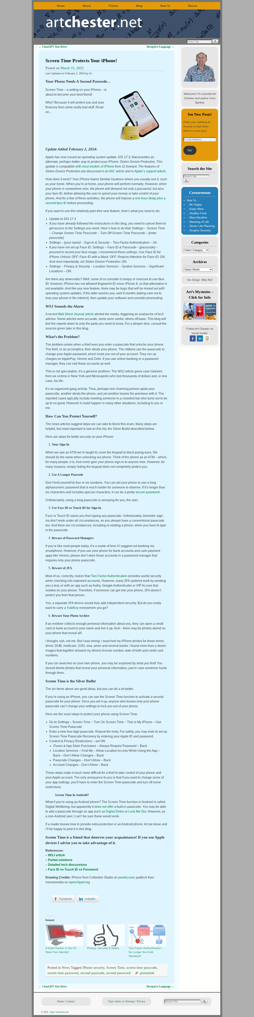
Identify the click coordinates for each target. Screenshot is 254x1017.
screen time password (62, 973)
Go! (190, 150)
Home (61, 5)
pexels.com (126, 877)
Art (90, 73)
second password (118, 973)
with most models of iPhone (94, 166)
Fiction (113, 5)
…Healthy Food (196, 213)
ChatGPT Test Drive (53, 46)
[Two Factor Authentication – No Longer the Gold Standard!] (147, 935)
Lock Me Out (137, 811)
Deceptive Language (160, 46)
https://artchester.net (59, 1012)
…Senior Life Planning (201, 226)
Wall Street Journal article (76, 314)
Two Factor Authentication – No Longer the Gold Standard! (146, 952)
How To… (193, 200)
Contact (70, 1001)
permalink (147, 973)
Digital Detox (115, 811)
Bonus (192, 5)
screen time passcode (141, 968)
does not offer (104, 806)
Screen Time (115, 968)
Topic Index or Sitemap (121, 1001)
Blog (139, 5)
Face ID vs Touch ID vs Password (73, 869)
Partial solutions (60, 860)
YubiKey (73, 607)
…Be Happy (194, 204)
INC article (116, 171)
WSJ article (56, 855)
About (87, 5)
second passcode (92, 973)
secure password (148, 492)
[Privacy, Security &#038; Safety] (106, 935)
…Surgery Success (199, 230)
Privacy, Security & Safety (103, 948)
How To (165, 5)
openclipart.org (79, 882)
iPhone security (93, 968)
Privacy (141, 1001)
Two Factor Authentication (109, 576)
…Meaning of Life (198, 221)
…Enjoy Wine (195, 208)
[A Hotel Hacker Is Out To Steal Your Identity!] (64, 935)
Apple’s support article (150, 171)
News (66, 968)
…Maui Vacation (197, 217)
